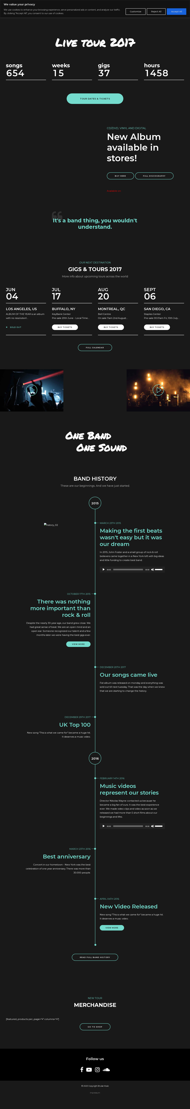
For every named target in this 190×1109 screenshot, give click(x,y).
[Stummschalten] (152, 569)
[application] (132, 570)
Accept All (176, 11)
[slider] (159, 569)
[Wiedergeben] (103, 569)
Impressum (95, 1093)
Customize (135, 11)
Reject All (156, 11)
